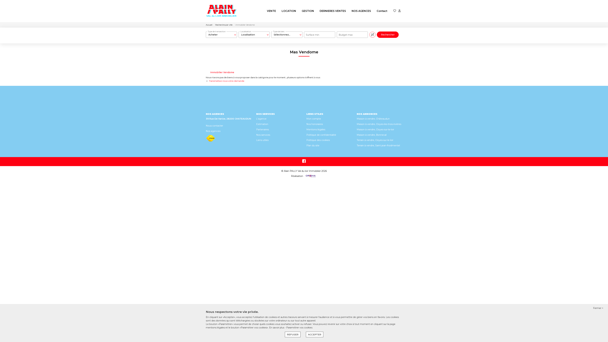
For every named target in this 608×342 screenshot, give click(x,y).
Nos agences (213, 131)
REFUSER (292, 334)
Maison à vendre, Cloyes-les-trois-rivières (379, 124)
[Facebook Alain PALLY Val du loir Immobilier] (304, 161)
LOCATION (289, 11)
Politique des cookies (318, 140)
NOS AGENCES (361, 11)
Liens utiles (262, 140)
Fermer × (598, 308)
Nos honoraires (314, 124)
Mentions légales (315, 129)
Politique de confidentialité (321, 134)
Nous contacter (214, 125)
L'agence (261, 118)
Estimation (262, 124)
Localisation (246, 31)
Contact (382, 11)
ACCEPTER (314, 334)
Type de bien (279, 31)
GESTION (308, 11)
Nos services (263, 134)
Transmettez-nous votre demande (226, 81)
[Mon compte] (399, 11)
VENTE (271, 11)
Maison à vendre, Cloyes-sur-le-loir (375, 129)
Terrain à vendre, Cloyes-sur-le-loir (375, 140)
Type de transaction (217, 31)
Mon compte (313, 118)
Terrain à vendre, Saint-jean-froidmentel (378, 145)
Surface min (312, 34)
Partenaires (262, 129)
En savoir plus (277, 327)
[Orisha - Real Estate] (310, 175)
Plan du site (312, 145)
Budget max (346, 34)
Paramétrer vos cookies (299, 327)
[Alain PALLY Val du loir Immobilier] (222, 11)
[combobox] (221, 35)
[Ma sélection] (394, 11)
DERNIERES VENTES (333, 11)
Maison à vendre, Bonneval (371, 134)
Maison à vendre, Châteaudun (373, 118)
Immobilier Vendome (222, 72)
